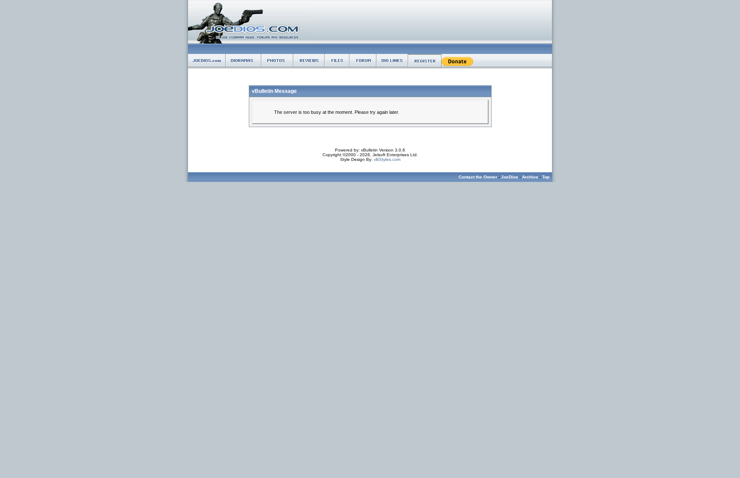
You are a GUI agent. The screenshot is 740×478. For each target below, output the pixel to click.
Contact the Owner (478, 177)
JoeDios (509, 177)
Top (545, 177)
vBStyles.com (387, 159)
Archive (530, 177)
